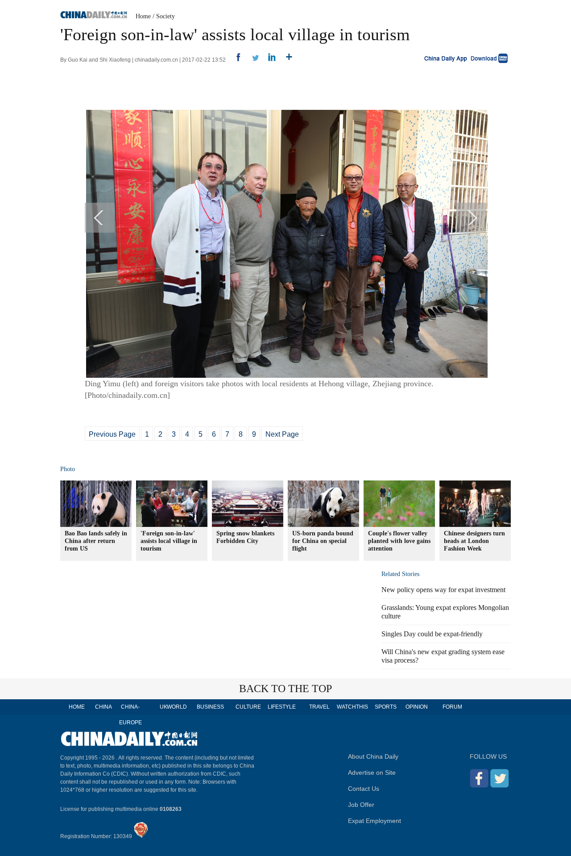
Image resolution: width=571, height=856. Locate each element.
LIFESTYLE (282, 707)
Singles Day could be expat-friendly (432, 634)
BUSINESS (210, 707)
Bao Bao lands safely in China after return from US (96, 541)
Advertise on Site (372, 772)
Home (143, 16)
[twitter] (252, 60)
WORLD (177, 707)
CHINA (103, 707)
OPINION (416, 707)
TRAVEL (319, 707)
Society (165, 16)
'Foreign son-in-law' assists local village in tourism (169, 541)
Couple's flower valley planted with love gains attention (399, 541)
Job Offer (361, 804)
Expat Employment (374, 820)
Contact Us (363, 788)
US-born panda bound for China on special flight (322, 541)
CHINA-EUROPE (130, 715)
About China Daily (373, 756)
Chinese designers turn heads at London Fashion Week (474, 541)
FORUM (452, 707)
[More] (286, 60)
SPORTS (386, 707)
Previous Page (112, 434)
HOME (77, 707)
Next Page (282, 434)
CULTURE (248, 707)
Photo (67, 469)
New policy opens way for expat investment (443, 589)
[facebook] (235, 60)
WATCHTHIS (352, 707)
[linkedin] (269, 60)
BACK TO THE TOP (285, 688)
